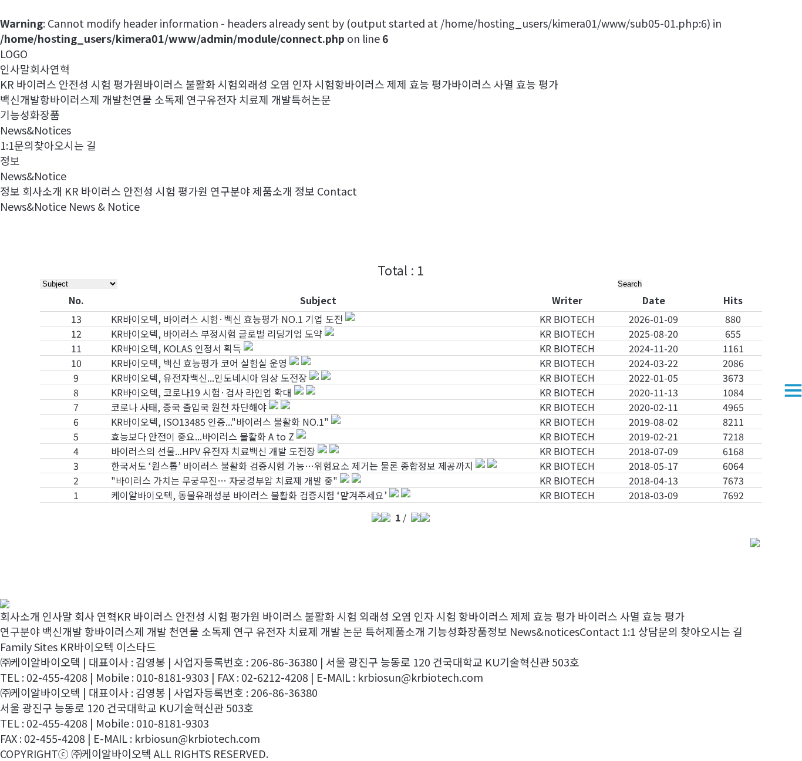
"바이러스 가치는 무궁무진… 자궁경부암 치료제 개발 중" (224, 480)
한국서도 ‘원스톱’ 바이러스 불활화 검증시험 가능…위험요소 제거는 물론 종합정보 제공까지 (292, 466)
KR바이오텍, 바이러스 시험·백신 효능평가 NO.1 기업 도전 (227, 319)
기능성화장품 (30, 114)
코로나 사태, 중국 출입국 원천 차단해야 (189, 407)
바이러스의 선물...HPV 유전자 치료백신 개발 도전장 (213, 451)
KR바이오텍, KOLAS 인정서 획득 (176, 348)
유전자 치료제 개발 (249, 99)
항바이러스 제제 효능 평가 (393, 84)
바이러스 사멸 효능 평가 (504, 84)
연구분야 (230, 190)
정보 (305, 190)
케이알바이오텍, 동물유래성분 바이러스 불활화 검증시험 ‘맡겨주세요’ (249, 495)
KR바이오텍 (87, 646)
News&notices (544, 631)
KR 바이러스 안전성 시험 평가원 (71, 84)
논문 (321, 99)
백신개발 (20, 99)
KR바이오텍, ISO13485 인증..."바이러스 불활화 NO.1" (220, 422)
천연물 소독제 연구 (164, 99)
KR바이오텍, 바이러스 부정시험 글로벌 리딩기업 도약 (216, 333)
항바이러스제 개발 (81, 99)
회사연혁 (50, 68)
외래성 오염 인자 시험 (286, 84)
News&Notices (35, 129)
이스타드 (136, 646)
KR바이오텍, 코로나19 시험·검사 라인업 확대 (201, 392)
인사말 (15, 68)
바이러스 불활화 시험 (190, 84)
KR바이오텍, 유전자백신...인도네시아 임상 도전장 (209, 378)
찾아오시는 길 (65, 145)
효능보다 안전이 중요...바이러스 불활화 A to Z (202, 436)
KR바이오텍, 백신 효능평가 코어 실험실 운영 (199, 363)
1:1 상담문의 (650, 631)
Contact (337, 190)
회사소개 (42, 190)
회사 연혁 (96, 616)
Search (630, 284)
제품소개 (272, 190)
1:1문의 (17, 145)
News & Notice (104, 206)
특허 (301, 99)
